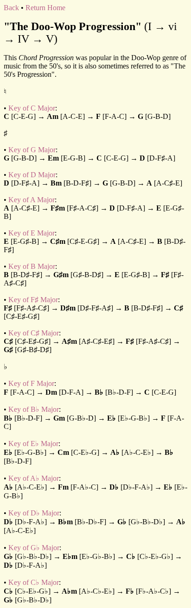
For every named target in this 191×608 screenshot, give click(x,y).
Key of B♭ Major (33, 409)
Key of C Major (31, 108)
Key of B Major (31, 266)
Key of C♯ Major (33, 333)
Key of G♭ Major (33, 548)
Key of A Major (31, 200)
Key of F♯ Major (33, 300)
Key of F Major (31, 383)
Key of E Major (31, 233)
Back (11, 8)
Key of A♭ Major (33, 478)
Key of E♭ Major (33, 443)
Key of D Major (32, 175)
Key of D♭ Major (33, 513)
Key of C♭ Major (33, 582)
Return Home (45, 8)
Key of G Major (32, 150)
